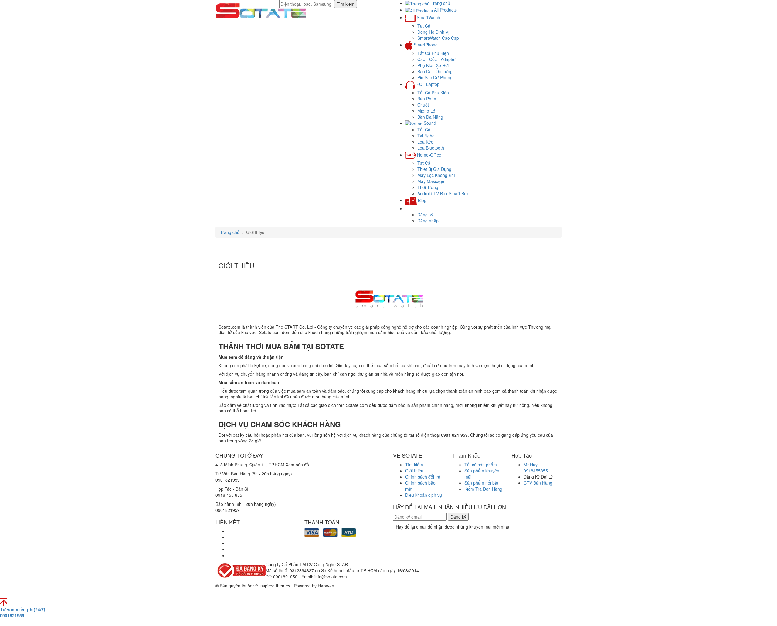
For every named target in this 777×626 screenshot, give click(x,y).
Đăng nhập (428, 221)
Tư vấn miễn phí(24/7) (22, 612)
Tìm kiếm (346, 4)
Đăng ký (425, 214)
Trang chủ (229, 232)
